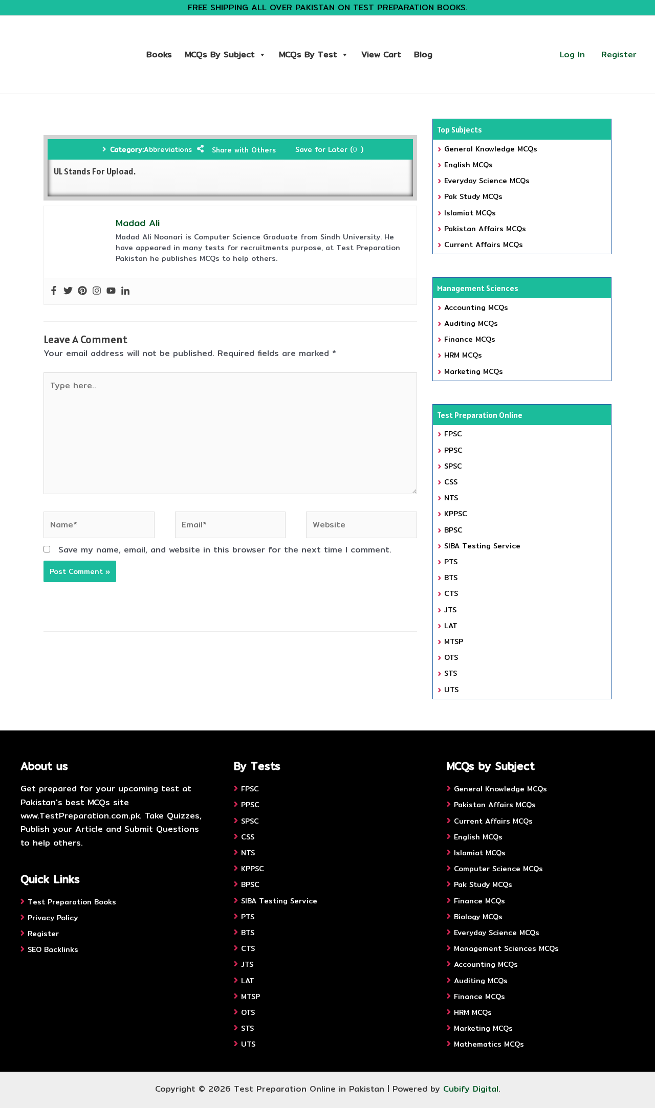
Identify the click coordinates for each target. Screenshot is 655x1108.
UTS (451, 689)
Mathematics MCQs (489, 1044)
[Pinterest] (82, 291)
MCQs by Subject (220, 54)
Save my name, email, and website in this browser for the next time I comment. (224, 549)
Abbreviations (168, 149)
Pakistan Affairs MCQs (485, 228)
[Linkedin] (125, 291)
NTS (451, 497)
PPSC (453, 450)
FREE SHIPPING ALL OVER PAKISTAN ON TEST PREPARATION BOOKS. (328, 7)
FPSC (453, 433)
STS (450, 673)
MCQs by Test (308, 54)
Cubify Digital (470, 1088)
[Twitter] (68, 291)
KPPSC (455, 513)
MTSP (453, 641)
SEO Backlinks (53, 949)
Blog (423, 54)
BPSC (453, 530)
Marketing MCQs (473, 371)
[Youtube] (111, 291)
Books (159, 54)
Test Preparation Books (72, 901)
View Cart (381, 54)
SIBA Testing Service (482, 545)
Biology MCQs (478, 916)
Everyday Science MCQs (487, 180)
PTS (450, 561)
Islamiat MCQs (470, 212)
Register (619, 54)
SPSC (453, 466)
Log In (572, 54)
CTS (451, 593)
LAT (450, 625)
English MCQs (468, 164)
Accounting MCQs (476, 307)
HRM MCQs (463, 355)
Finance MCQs (469, 339)
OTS (451, 657)
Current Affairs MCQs (483, 244)
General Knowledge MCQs (490, 148)
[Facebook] (53, 291)
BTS (450, 577)
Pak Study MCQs (473, 196)
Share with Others (244, 150)
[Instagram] (96, 291)
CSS (450, 481)
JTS (450, 609)
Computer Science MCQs (498, 868)
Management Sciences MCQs (506, 948)
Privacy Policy (53, 917)
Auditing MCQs (471, 323)
